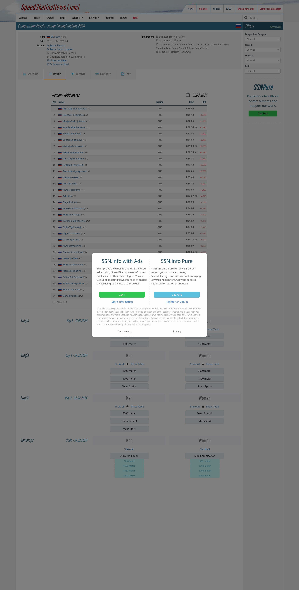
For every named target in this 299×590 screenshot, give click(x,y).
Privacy (177, 331)
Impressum (124, 331)
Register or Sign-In (177, 302)
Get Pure (177, 294)
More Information (122, 302)
